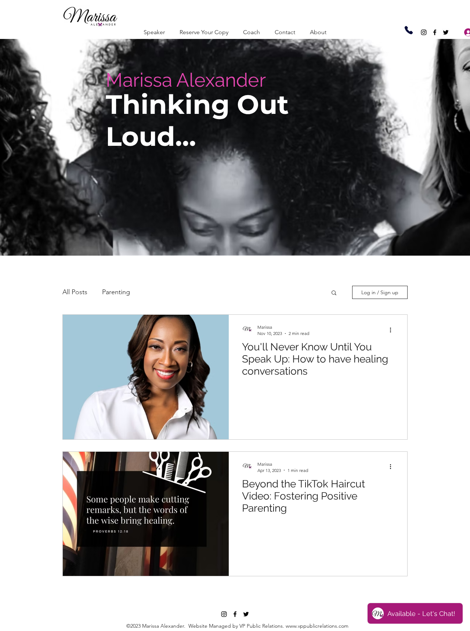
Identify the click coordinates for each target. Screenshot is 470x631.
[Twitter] (445, 32)
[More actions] (392, 329)
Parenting (116, 292)
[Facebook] (434, 32)
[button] (333, 293)
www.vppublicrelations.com (317, 626)
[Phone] (409, 30)
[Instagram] (423, 32)
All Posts (74, 292)
